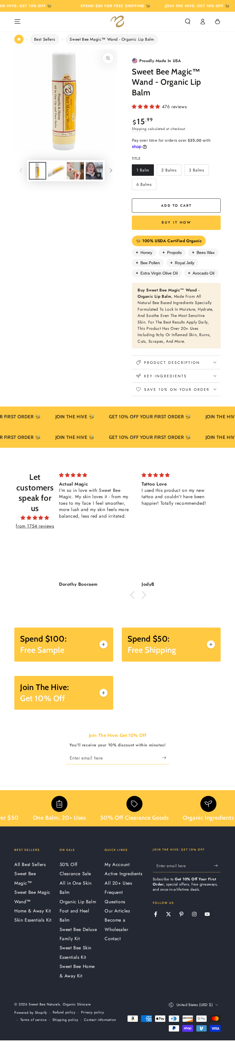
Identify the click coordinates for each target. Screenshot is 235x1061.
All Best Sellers (30, 864)
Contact (113, 938)
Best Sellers (44, 39)
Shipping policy (65, 1019)
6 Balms (146, 186)
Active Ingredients (123, 873)
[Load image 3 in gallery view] (75, 171)
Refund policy (64, 1012)
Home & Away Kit (32, 911)
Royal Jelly (182, 263)
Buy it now (176, 222)
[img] (35, 518)
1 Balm (145, 171)
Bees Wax (203, 252)
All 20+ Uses (118, 883)
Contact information (100, 1019)
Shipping (139, 128)
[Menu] (17, 21)
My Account (117, 864)
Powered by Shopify (30, 1012)
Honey (144, 252)
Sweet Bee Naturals (44, 1004)
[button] (187, 21)
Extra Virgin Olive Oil (157, 273)
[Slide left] (21, 170)
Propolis (172, 252)
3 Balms (199, 171)
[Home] (18, 39)
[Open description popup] (103, 644)
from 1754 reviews (35, 526)
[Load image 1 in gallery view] (37, 171)
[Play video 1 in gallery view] (94, 171)
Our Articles (117, 911)
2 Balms (171, 171)
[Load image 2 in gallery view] (56, 171)
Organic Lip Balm (78, 901)
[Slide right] (111, 170)
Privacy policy (92, 1012)
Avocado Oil (201, 273)
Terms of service (33, 1019)
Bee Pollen (148, 263)
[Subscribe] (165, 758)
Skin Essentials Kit (32, 920)
